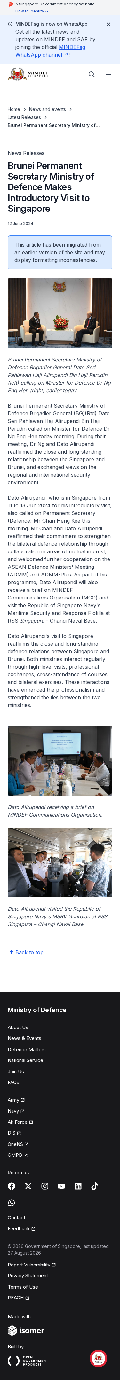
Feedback (22, 1229)
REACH (18, 1298)
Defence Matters (27, 1049)
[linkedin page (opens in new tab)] (78, 1186)
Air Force (20, 1122)
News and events (47, 109)
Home (14, 109)
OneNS (18, 1144)
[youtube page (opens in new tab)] (61, 1186)
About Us (18, 1027)
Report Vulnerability (29, 1265)
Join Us (16, 1071)
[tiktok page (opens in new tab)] (95, 1186)
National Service (25, 1060)
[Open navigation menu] (108, 74)
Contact (16, 1218)
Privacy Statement (28, 1276)
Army (16, 1100)
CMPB (18, 1155)
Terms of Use (23, 1287)
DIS (14, 1133)
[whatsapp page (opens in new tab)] (11, 1203)
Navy (16, 1111)
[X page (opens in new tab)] (28, 1186)
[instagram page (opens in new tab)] (45, 1186)
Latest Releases (24, 117)
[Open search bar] (92, 74)
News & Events (24, 1038)
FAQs (13, 1082)
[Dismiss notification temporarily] (108, 24)
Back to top (29, 952)
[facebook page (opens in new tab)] (11, 1186)
